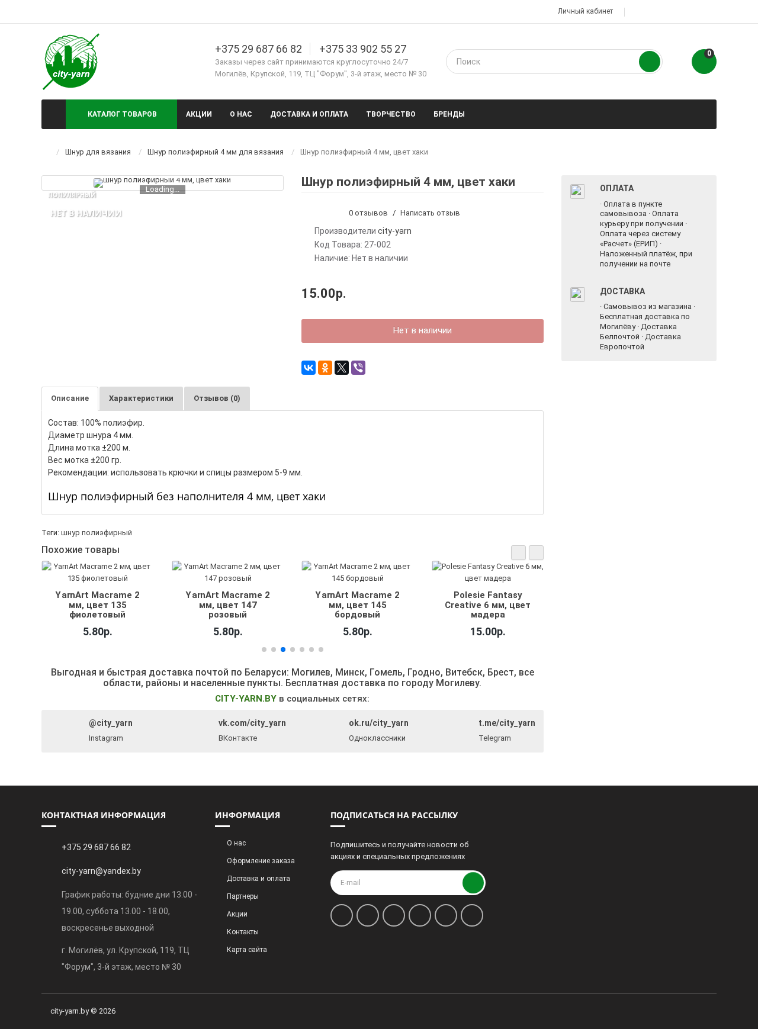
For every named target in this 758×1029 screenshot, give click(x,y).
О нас (241, 114)
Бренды (449, 114)
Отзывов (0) (217, 398)
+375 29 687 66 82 (258, 49)
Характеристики (141, 398)
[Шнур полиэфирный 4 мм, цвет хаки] (162, 183)
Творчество (391, 114)
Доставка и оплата (309, 114)
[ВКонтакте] (308, 368)
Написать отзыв (430, 212)
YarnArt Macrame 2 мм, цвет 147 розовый (227, 605)
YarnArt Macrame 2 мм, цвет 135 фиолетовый (98, 605)
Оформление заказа (261, 861)
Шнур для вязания (98, 151)
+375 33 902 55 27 (362, 49)
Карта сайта (247, 950)
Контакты (243, 932)
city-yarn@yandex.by (101, 871)
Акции (199, 114)
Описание (70, 398)
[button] (518, 552)
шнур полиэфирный (96, 532)
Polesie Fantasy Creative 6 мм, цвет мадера (488, 605)
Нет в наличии (422, 330)
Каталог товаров (122, 114)
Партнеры (243, 896)
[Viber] (358, 368)
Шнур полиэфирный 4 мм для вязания (215, 151)
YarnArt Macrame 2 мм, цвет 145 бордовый (358, 605)
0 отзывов (368, 212)
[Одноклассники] (325, 368)
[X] (342, 368)
